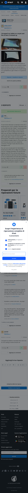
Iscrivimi (14, 258)
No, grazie (14, 269)
